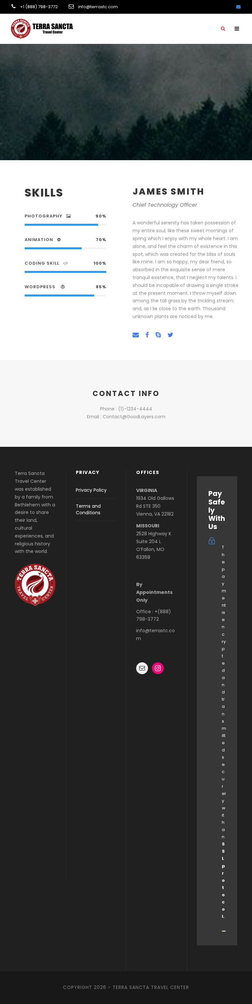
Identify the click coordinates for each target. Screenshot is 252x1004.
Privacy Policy (91, 490)
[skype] (158, 335)
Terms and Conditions (88, 509)
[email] (238, 7)
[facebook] (147, 335)
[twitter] (170, 335)
